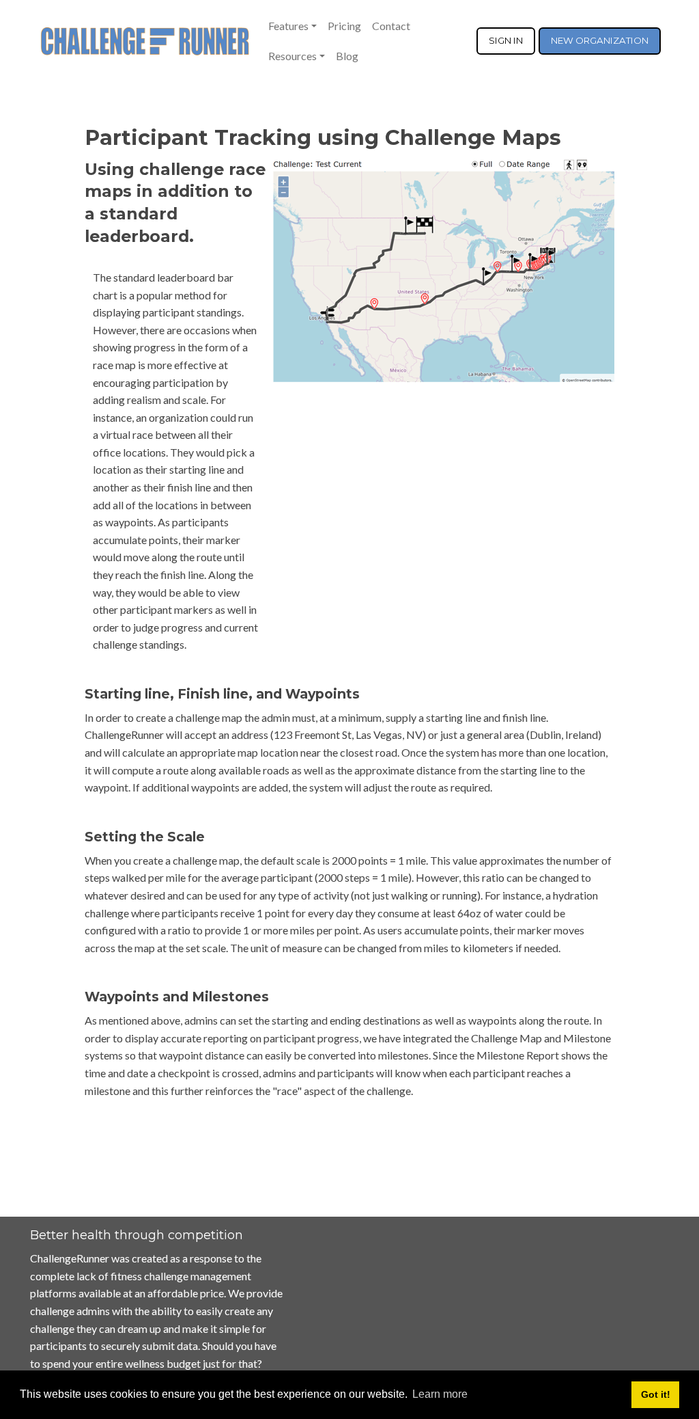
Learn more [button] (440, 1394)
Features (288, 25)
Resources (292, 55)
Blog (347, 55)
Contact (391, 25)
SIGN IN (506, 40)
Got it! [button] (655, 1394)
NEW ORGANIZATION (599, 40)
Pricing (344, 25)
